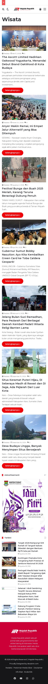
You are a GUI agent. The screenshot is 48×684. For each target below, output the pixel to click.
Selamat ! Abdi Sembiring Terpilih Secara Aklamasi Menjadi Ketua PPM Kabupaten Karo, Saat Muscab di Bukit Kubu (30, 593)
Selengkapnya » (12, 90)
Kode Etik (28, 672)
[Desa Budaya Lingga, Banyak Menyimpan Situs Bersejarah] (24, 427)
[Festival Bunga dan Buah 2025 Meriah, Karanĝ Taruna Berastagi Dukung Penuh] (24, 169)
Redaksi (6, 53)
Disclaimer (38, 668)
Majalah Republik (35, 659)
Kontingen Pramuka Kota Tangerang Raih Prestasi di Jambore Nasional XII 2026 (31, 561)
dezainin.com (33, 664)
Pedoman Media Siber (23, 668)
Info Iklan (19, 672)
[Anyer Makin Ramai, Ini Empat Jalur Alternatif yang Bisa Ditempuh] (24, 107)
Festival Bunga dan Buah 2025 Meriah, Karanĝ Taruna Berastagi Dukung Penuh (22, 192)
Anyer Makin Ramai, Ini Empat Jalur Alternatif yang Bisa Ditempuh (22, 130)
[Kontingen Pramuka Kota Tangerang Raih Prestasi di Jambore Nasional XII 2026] (9, 561)
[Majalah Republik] (24, 9)
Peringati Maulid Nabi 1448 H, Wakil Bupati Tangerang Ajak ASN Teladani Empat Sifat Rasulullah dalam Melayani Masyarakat (32, 575)
